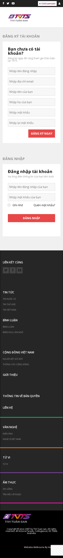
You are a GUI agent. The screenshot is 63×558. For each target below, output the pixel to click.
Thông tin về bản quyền (21, 396)
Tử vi (6, 457)
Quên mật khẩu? (44, 205)
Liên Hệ (8, 408)
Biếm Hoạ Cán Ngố (13, 332)
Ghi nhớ (18, 205)
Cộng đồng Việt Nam (18, 352)
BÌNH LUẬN (10, 320)
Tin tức (8, 292)
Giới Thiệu (10, 375)
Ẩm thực (9, 482)
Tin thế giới (9, 304)
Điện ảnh (8, 433)
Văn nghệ (10, 427)
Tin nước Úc (9, 298)
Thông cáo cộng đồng (16, 364)
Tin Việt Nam (9, 309)
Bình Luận (8, 326)
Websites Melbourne (34, 547)
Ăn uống (8, 488)
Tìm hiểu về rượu (12, 494)
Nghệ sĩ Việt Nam (12, 439)
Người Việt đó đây (13, 358)
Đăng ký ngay (41, 133)
